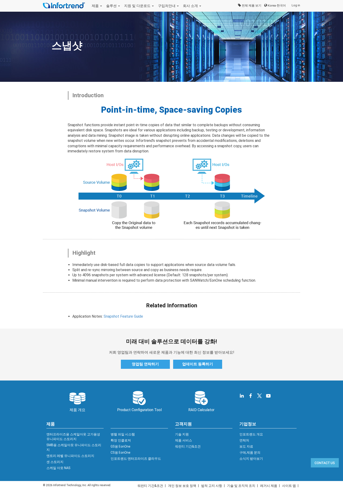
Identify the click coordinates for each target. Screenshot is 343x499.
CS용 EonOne (120, 452)
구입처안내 (167, 6)
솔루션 (112, 6)
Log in (296, 5)
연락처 (244, 440)
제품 (96, 6)
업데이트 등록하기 (197, 364)
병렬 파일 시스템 (123, 434)
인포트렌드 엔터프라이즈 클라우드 (136, 458)
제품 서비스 (183, 440)
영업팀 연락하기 (145, 364)
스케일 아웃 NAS (58, 468)
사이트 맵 (289, 486)
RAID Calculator (201, 410)
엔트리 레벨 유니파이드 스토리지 (70, 456)
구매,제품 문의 (249, 452)
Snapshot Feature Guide (123, 316)
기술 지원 (182, 434)
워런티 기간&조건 (188, 446)
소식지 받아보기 (251, 458)
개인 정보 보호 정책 (182, 486)
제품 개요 (77, 410)
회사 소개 (191, 6)
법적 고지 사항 (211, 486)
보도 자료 (246, 446)
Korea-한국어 (276, 5)
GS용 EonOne (120, 446)
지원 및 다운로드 (137, 6)
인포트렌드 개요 (251, 434)
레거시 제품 (268, 486)
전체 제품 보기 (251, 5)
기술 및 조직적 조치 (241, 486)
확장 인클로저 (121, 440)
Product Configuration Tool (139, 410)
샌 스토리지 (54, 462)
